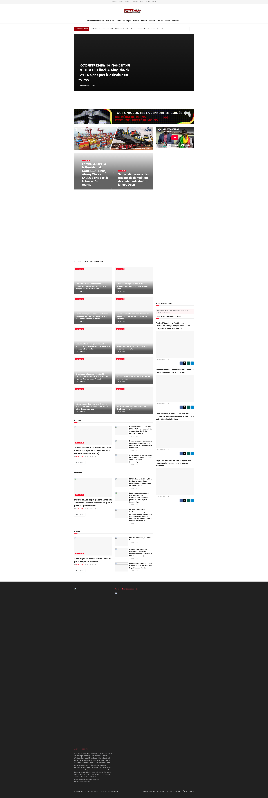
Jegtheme (115, 791)
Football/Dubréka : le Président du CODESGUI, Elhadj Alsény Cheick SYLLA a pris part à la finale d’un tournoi (123, 29)
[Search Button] (193, 21)
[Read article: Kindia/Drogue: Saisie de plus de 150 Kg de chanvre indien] (134, 370)
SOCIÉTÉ (152, 21)
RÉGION (148, 2)
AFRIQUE (142, 2)
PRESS (167, 21)
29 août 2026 (87, 188)
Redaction (83, 85)
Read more (80, 462)
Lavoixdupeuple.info (117, 2)
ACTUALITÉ (127, 2)
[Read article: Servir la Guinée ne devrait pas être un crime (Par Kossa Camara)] (134, 400)
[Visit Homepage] (132, 11)
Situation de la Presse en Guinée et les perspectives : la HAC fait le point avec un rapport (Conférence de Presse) (92, 376)
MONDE (160, 21)
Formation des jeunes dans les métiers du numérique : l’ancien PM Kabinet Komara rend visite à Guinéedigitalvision (92, 316)
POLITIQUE (135, 2)
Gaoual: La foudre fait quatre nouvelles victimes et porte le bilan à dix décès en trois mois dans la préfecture (93, 346)
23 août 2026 (134, 570)
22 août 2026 (134, 523)
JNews (81, 791)
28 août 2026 (122, 352)
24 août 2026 (134, 464)
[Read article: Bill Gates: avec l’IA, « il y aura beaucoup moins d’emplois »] (121, 541)
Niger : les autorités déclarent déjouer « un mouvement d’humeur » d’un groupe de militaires (133, 316)
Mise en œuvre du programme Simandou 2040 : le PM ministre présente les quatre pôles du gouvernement (92, 406)
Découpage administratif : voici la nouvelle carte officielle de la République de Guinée (140, 566)
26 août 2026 (134, 436)
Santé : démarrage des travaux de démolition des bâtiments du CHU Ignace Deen (133, 179)
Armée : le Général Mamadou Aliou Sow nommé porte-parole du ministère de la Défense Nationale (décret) (92, 450)
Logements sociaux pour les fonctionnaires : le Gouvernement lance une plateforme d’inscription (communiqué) (139, 497)
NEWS (119, 21)
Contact (154, 2)
